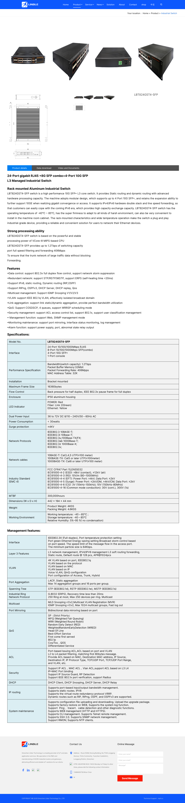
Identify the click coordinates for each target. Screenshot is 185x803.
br (74, 777)
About (122, 4)
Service (88, 4)
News (99, 4)
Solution (110, 4)
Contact (133, 4)
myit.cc (160, 798)
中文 (153, 4)
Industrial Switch (169, 13)
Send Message (130, 778)
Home (66, 4)
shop (143, 4)
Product (77, 4)
